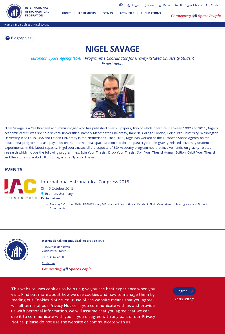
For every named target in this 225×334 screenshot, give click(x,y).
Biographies (22, 24)
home (8, 24)
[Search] (121, 5)
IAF (27, 11)
